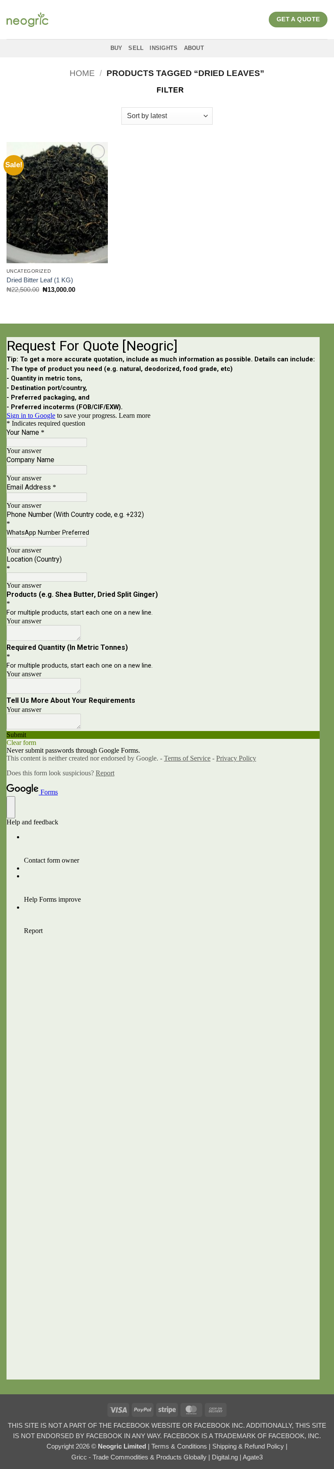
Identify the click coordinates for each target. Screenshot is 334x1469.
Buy (116, 48)
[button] (166, 90)
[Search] (220, 48)
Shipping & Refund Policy (249, 1446)
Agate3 (253, 1457)
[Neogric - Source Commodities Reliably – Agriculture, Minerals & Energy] (27, 19)
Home (82, 73)
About (194, 48)
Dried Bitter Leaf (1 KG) (40, 280)
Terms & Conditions (180, 1446)
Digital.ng (226, 1457)
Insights (163, 48)
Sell (136, 48)
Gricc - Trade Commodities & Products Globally (139, 1457)
